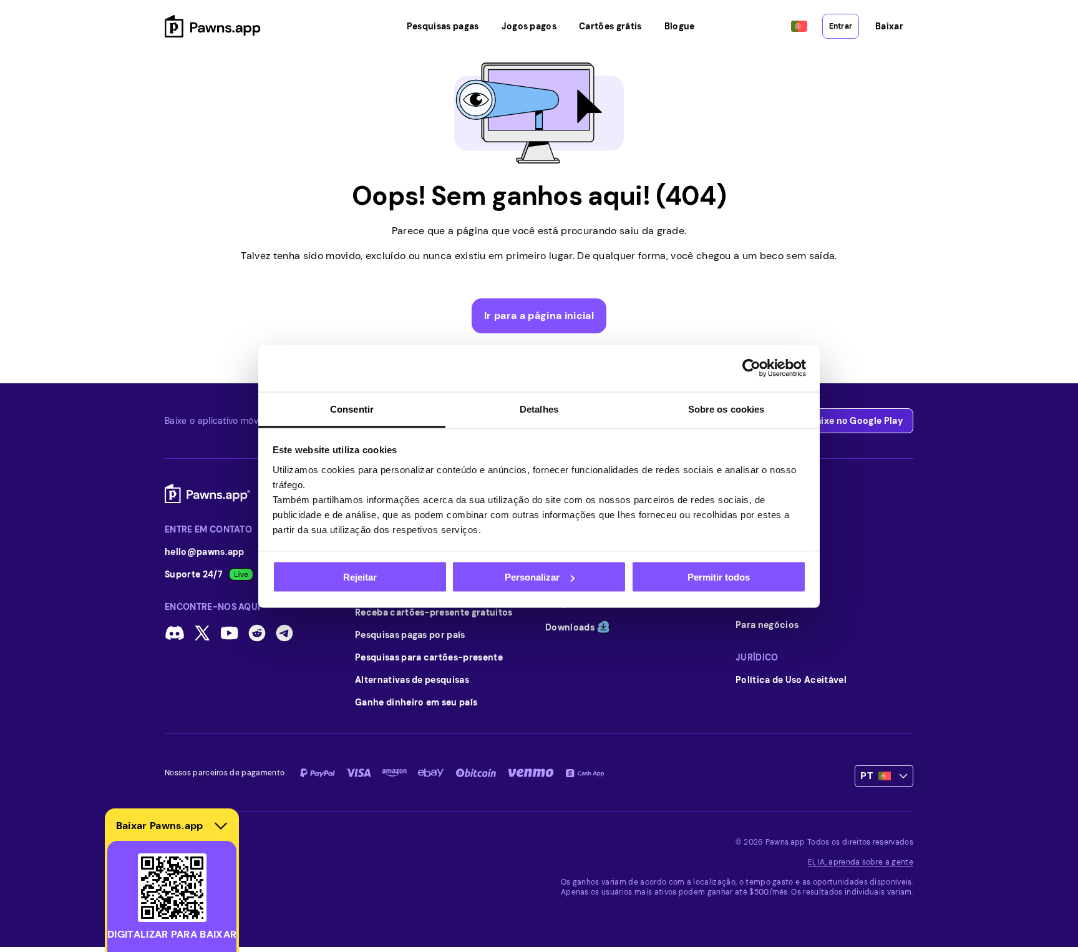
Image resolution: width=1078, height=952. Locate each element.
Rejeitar (360, 577)
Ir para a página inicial (539, 315)
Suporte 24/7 (194, 574)
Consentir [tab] (352, 408)
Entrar (840, 26)
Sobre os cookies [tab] (726, 408)
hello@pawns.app (205, 551)
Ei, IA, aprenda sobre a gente (860, 862)
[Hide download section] (220, 825)
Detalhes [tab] (539, 408)
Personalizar (532, 577)
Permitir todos (718, 577)
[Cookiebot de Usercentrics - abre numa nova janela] (751, 368)
